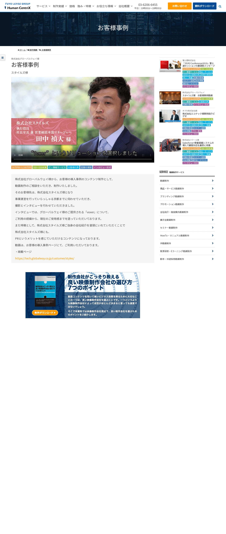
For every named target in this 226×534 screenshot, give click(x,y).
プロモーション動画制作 (172, 204)
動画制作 (164, 180)
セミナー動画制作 (168, 227)
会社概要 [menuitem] (124, 6)
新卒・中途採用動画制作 (172, 258)
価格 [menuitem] (72, 6)
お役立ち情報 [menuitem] (105, 6)
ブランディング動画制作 (172, 196)
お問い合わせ (179, 6)
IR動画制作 (165, 243)
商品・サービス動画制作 (172, 188)
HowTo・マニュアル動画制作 (174, 235)
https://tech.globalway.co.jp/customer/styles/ (44, 258)
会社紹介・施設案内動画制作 (174, 212)
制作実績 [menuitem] (58, 6)
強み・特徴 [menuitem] (84, 6)
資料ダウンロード (204, 6)
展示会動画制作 (167, 219)
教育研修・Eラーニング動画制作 (176, 251)
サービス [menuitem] (42, 6)
